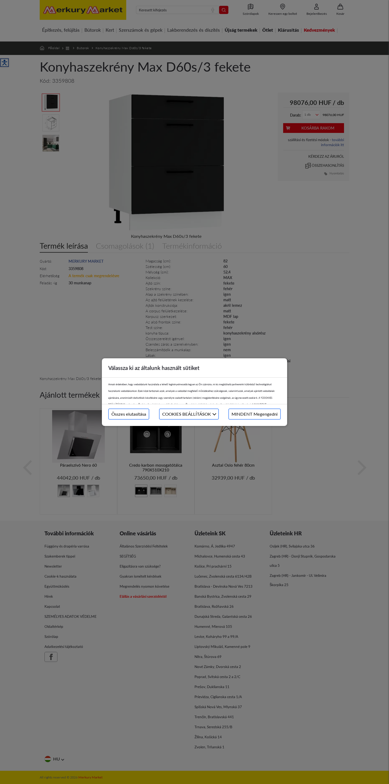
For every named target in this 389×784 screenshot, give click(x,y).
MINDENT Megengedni (255, 414)
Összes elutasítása (128, 414)
